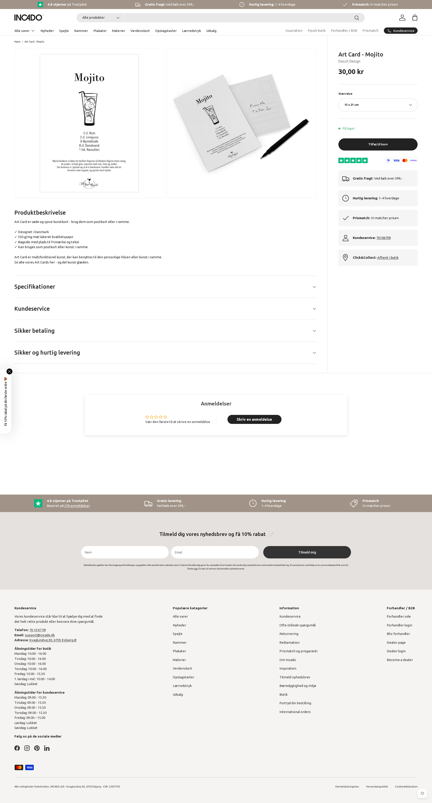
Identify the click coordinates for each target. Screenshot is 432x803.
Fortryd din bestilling (295, 703)
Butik (283, 694)
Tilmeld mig (307, 552)
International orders (295, 712)
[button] (415, 17)
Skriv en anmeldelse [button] (254, 419)
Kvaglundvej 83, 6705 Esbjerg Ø (52, 640)
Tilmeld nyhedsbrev (294, 677)
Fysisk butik (317, 30)
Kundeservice (290, 616)
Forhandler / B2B (344, 30)
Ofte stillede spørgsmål (297, 625)
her (52, 262)
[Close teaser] (9, 371)
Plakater (100, 31)
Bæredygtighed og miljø (297, 686)
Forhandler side (399, 616)
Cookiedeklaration (406, 786)
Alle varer (21, 31)
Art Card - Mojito (34, 41)
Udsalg (211, 31)
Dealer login (396, 651)
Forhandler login (399, 625)
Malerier (118, 31)
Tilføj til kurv (378, 144)
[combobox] (220, 17)
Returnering (288, 634)
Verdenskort (140, 31)
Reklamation (289, 642)
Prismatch (370, 30)
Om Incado (287, 660)
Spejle (64, 31)
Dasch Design (349, 61)
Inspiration (294, 30)
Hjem (17, 41)
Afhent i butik (387, 257)
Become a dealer (400, 660)
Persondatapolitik (377, 786)
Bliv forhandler (398, 634)
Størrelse (345, 93)
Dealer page (396, 642)
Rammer (81, 31)
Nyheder (47, 31)
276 (77, 506)
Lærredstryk (191, 31)
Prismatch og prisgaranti (298, 651)
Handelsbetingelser (347, 786)
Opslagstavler (166, 31)
